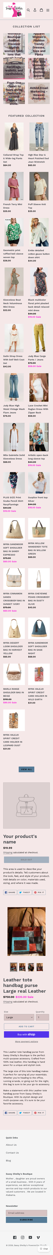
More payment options (26, 1041)
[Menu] (48, 10)
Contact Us (12, 1152)
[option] (13, 967)
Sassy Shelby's (21, 1245)
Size (6, 1012)
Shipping (7, 852)
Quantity (40, 1012)
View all (26, 769)
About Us (11, 1144)
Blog (8, 1160)
